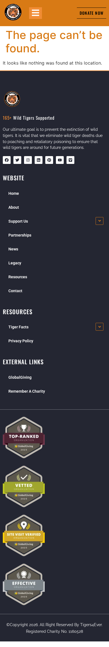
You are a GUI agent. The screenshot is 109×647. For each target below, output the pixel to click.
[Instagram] (28, 160)
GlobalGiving (20, 377)
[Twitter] (17, 160)
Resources (17, 277)
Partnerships (19, 235)
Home (13, 193)
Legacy (14, 263)
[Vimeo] (70, 160)
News (13, 249)
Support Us (18, 221)
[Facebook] (7, 160)
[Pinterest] (49, 160)
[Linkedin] (38, 160)
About (13, 207)
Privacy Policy (20, 341)
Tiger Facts (18, 327)
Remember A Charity (26, 391)
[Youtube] (60, 160)
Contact (15, 291)
